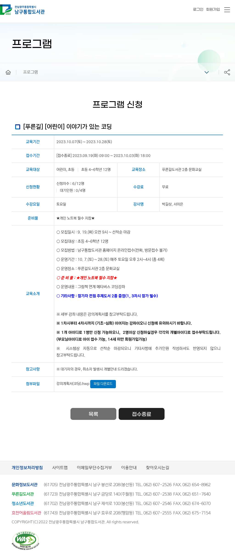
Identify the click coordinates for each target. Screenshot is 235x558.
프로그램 (30, 72)
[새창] (25, 533)
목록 (93, 414)
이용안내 (129, 468)
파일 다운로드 (103, 384)
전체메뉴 (227, 10)
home (5, 65)
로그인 (198, 9)
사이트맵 (60, 468)
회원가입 (213, 9)
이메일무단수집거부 (94, 468)
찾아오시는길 (157, 468)
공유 (227, 72)
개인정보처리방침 (27, 468)
